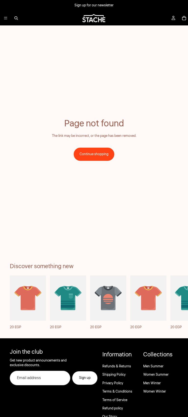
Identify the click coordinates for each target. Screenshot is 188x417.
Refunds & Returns (116, 366)
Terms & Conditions (117, 391)
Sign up (85, 378)
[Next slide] (172, 302)
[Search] (16, 18)
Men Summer (153, 366)
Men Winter (152, 383)
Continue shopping (94, 154)
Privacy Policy (112, 383)
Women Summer (156, 375)
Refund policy (112, 408)
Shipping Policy (114, 375)
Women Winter (154, 391)
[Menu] (5, 18)
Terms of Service (114, 400)
